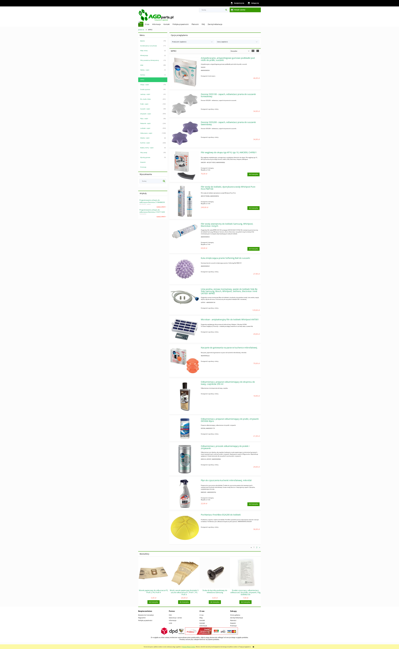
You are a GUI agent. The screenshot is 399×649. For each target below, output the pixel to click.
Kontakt (202, 620)
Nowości (143, 162)
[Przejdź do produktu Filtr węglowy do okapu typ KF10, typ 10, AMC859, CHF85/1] (185, 165)
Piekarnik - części (145, 123)
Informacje (172, 620)
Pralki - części (144, 104)
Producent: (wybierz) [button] (179, 42)
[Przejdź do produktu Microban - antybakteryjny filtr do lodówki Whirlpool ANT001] (185, 329)
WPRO (142, 80)
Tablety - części (144, 70)
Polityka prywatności (145, 620)
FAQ (170, 615)
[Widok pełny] (257, 51)
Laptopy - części (145, 94)
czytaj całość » (161, 207)
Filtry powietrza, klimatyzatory (149, 60)
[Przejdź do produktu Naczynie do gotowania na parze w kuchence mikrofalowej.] (185, 361)
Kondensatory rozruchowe (148, 46)
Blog (201, 618)
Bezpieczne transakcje (146, 615)
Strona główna (235, 615)
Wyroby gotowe (145, 157)
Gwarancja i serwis (175, 618)
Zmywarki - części (145, 114)
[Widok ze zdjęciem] (253, 51)
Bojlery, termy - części (146, 148)
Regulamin (142, 618)
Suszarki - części (145, 109)
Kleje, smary (144, 50)
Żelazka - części (144, 138)
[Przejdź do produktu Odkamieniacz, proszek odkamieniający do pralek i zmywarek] (185, 459)
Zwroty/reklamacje (236, 618)
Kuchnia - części (145, 143)
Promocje (143, 167)
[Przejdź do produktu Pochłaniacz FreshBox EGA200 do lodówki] (185, 528)
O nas (202, 615)
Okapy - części (144, 85)
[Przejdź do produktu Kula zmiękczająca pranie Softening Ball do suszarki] (185, 269)
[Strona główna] (157, 14)
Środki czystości (145, 89)
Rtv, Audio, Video (145, 99)
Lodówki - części (145, 128)
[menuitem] (147, 24)
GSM (141, 65)
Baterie (142, 41)
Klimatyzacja (144, 55)
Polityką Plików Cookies (188, 647)
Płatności (233, 620)
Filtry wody (143, 152)
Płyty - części (144, 118)
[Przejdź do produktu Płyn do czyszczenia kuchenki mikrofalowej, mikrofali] (185, 493)
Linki (170, 623)
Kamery (142, 75)
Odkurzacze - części (146, 133)
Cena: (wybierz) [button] (222, 42)
